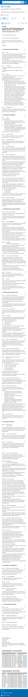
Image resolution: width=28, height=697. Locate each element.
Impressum (3, 690)
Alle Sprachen (6, 23)
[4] (21, 618)
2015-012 (25, 655)
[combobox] (14, 12)
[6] (8, 629)
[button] (2, 693)
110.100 (6, 639)
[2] (21, 40)
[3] (2, 640)
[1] (2, 638)
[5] (2, 643)
